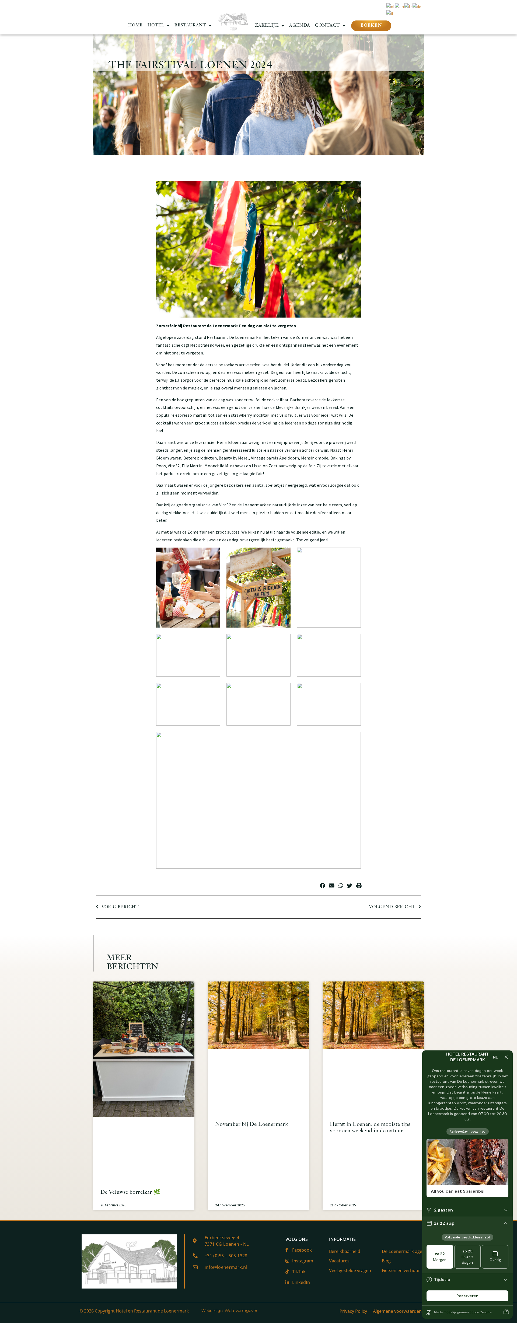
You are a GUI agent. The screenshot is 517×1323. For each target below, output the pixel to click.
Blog (386, 1261)
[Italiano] (390, 13)
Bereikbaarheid (344, 1251)
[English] (399, 6)
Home (135, 25)
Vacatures (339, 1261)
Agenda (299, 25)
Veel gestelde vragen (350, 1270)
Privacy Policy (353, 1311)
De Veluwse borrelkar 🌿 (130, 1192)
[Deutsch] (417, 6)
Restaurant (190, 25)
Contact (327, 25)
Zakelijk (267, 25)
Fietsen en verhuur (401, 1270)
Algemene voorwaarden (397, 1311)
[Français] (408, 6)
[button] (322, 885)
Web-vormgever (241, 1310)
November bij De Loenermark (251, 1124)
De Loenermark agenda (406, 1251)
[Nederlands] (390, 6)
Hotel (156, 25)
